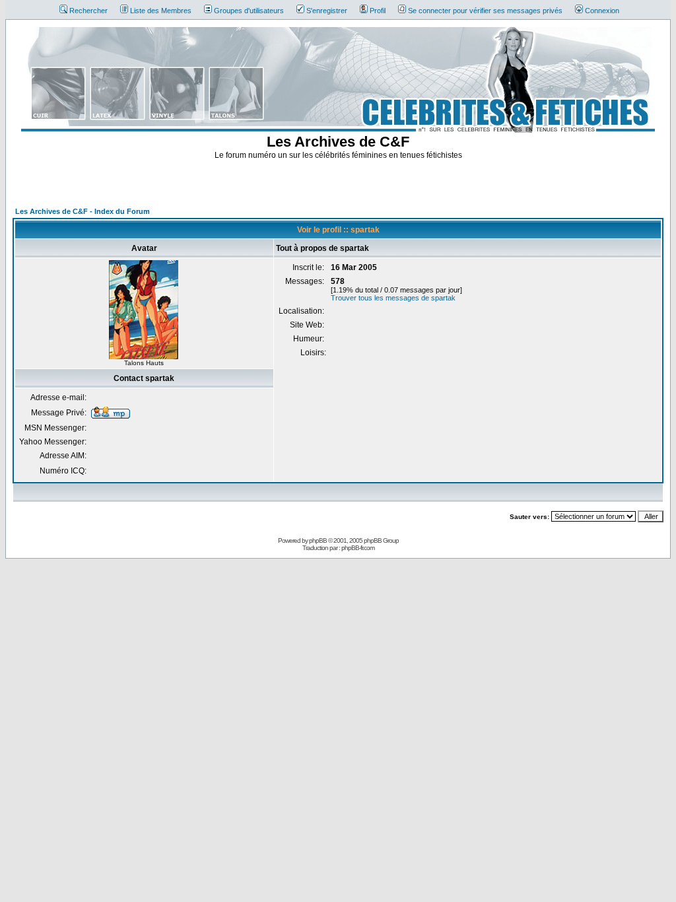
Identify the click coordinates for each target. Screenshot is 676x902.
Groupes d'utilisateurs (249, 11)
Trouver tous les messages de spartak (393, 298)
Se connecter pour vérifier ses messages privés (485, 11)
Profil (378, 11)
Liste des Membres (160, 11)
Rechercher (88, 11)
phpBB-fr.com (357, 547)
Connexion (602, 11)
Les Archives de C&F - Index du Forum (82, 211)
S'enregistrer (326, 11)
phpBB (318, 540)
